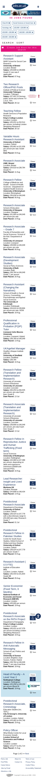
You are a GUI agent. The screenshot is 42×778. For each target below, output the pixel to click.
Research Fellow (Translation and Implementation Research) (12, 374)
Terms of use (30, 759)
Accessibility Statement (33, 768)
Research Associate (14, 160)
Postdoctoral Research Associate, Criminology (14, 703)
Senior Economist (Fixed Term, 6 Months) (13, 589)
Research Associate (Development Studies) (14, 260)
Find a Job (4, 759)
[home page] (20, 9)
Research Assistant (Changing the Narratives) (13, 287)
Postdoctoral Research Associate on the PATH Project (14, 616)
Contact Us (18, 762)
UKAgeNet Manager (14, 348)
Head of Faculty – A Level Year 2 (14, 676)
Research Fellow (12, 179)
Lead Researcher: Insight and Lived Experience (13, 481)
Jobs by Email (5, 768)
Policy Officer (10, 730)
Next (27, 754)
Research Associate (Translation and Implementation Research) (14, 409)
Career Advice (5, 765)
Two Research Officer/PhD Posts (13, 86)
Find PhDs (4, 762)
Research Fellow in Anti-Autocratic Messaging (13, 645)
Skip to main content (9, 2)
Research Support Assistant (13, 57)
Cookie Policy (30, 765)
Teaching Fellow (12, 110)
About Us (18, 759)
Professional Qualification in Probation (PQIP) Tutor (12, 325)
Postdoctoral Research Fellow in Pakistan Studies (13, 533)
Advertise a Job (6, 771)
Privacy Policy (30, 762)
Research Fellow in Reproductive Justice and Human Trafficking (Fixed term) (14, 444)
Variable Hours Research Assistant (13, 138)
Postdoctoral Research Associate (14, 503)
